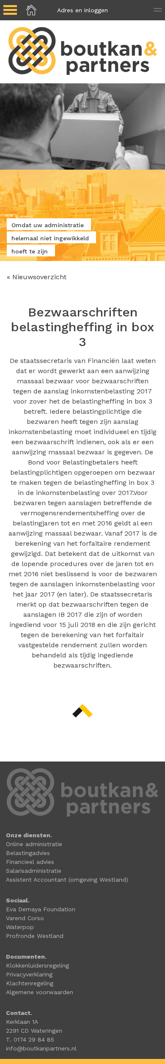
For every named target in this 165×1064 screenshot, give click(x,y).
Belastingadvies (28, 853)
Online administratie (34, 844)
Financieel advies (30, 861)
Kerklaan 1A (22, 1021)
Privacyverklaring (29, 974)
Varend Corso (25, 918)
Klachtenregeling (29, 983)
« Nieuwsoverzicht (36, 277)
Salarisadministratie (33, 870)
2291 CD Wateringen (34, 1030)
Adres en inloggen (82, 10)
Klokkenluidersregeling (37, 965)
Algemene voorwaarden (39, 992)
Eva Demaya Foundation (40, 909)
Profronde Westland (34, 935)
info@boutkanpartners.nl (41, 1048)
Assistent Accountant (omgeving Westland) (67, 879)
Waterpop (20, 927)
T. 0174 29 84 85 (30, 1039)
